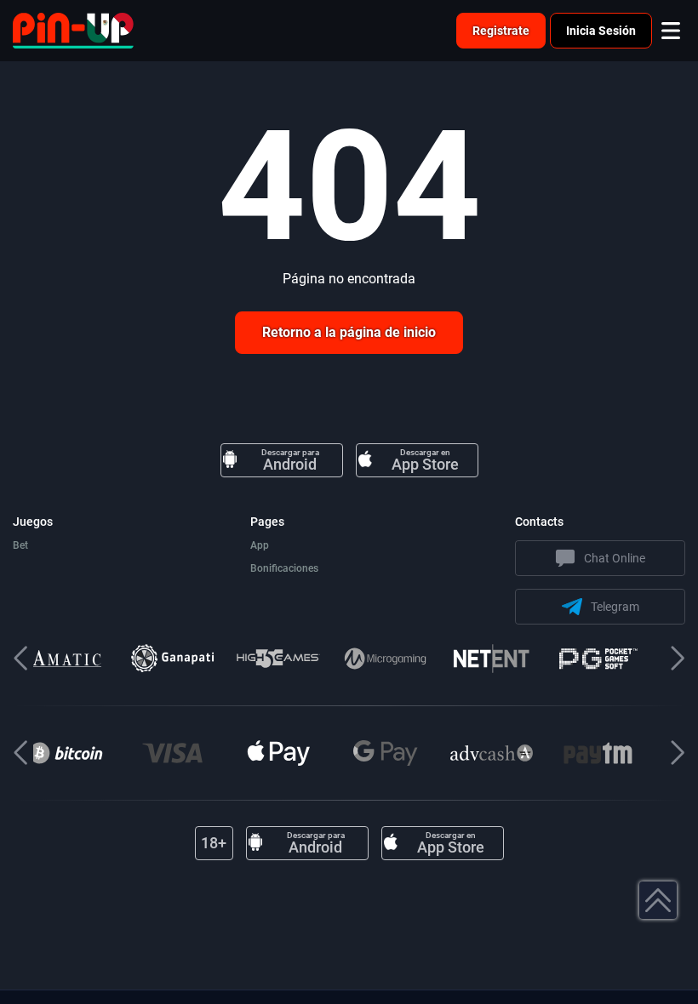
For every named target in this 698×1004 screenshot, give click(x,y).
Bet (20, 545)
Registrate (500, 30)
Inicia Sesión (601, 30)
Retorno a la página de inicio (349, 332)
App (259, 545)
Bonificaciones (284, 568)
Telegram (615, 606)
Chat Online (614, 558)
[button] (677, 658)
